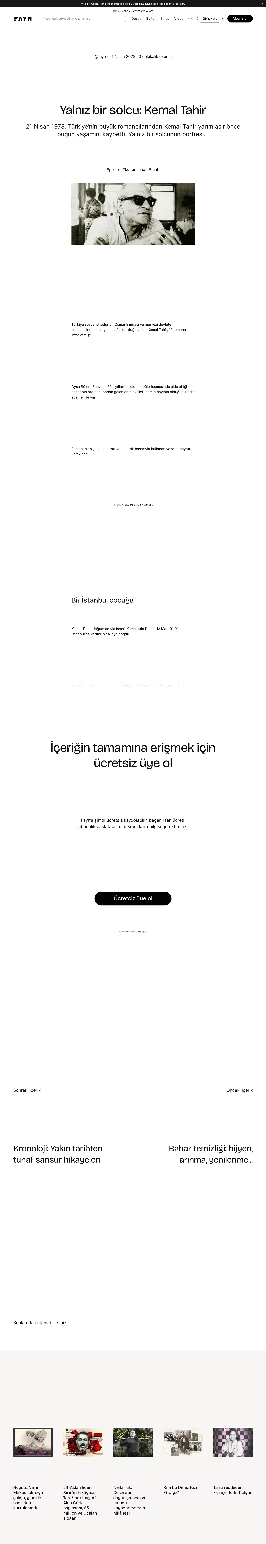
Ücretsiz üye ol (133, 898)
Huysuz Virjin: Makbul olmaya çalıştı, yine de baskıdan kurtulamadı (28, 1498)
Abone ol (240, 18)
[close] (262, 3)
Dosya (136, 18)
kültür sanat (136, 169)
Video (178, 18)
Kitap (165, 18)
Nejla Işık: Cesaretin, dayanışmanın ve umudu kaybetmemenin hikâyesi (129, 1500)
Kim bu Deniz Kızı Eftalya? (180, 1490)
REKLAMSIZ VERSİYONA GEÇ (138, 11)
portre (115, 169)
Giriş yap (210, 18)
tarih (155, 169)
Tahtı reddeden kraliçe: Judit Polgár (232, 1490)
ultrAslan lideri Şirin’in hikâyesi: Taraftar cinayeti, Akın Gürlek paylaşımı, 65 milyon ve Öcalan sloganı (80, 1503)
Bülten (151, 18)
